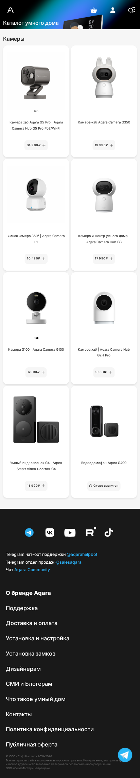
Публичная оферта (31, 744)
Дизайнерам (23, 668)
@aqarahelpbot (51, 554)
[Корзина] (94, 10)
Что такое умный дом (36, 699)
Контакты (19, 714)
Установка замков (30, 653)
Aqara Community (28, 569)
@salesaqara (44, 562)
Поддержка (22, 608)
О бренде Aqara (28, 592)
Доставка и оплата (31, 623)
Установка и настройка (37, 638)
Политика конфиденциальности (50, 729)
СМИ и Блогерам (29, 683)
